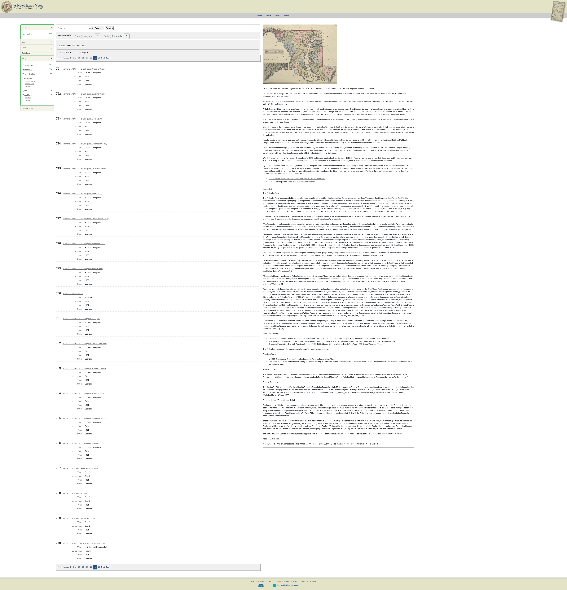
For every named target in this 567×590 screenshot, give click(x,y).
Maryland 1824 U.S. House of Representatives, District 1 (85, 543)
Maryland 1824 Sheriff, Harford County (78, 493)
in (90, 28)
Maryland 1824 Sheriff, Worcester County (79, 518)
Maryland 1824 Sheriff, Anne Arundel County (80, 468)
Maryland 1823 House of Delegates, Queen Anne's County (86, 219)
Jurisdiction (26, 53)
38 (99, 58)
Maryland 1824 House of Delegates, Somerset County (84, 418)
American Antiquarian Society (261, 581)
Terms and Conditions (308, 581)
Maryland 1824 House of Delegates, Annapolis (81, 319)
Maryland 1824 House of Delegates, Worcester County (84, 443)
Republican (27, 70)
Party (24, 58)
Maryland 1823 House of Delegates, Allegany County (84, 69)
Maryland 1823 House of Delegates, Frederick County (84, 169)
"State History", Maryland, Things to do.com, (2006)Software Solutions (297, 179)
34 (83, 58)
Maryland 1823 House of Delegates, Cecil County (82, 119)
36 (91, 58)
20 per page (81, 53)
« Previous (61, 45)
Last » (108, 58)
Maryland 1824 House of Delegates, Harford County (83, 393)
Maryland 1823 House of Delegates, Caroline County (84, 94)
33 (79, 58)
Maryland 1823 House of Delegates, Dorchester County (85, 144)
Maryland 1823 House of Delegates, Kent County (82, 194)
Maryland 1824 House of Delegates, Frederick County (84, 369)
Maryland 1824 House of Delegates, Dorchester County (85, 344)
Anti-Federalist (29, 74)
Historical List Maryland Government (300, 182)
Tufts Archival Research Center (286, 581)
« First (58, 58)
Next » (84, 45)
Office (24, 47)
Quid (25, 91)
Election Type (27, 108)
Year (24, 42)
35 (87, 58)
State (24, 27)
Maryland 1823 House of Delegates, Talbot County (83, 269)
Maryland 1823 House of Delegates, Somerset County (84, 244)
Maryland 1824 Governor (73, 294)
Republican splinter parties (27, 97)
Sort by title (64, 53)
